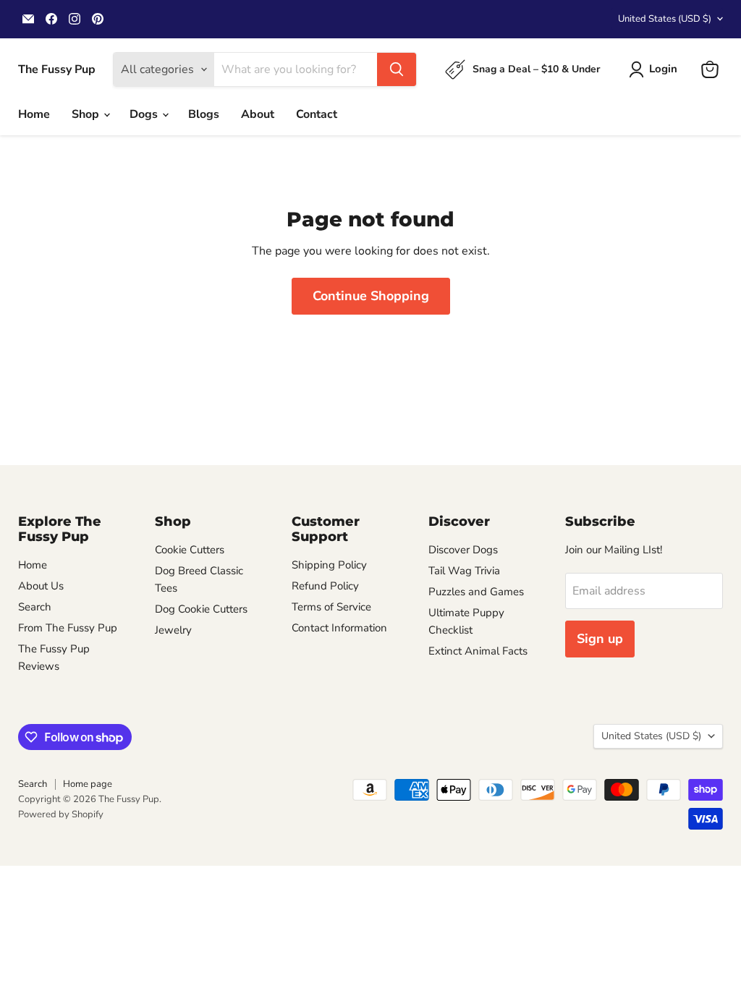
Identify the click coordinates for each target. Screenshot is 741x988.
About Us (41, 586)
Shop (87, 114)
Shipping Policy (329, 565)
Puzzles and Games (476, 591)
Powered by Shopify (60, 814)
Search (34, 607)
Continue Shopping (371, 296)
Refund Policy (325, 586)
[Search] (396, 69)
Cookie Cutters (189, 549)
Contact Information (339, 628)
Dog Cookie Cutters (201, 609)
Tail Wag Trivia (464, 570)
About (257, 114)
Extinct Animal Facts (478, 651)
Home (34, 114)
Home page (87, 784)
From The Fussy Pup (67, 628)
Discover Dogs (463, 549)
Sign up (600, 638)
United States (664, 18)
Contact (316, 114)
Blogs (203, 114)
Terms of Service (331, 607)
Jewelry (173, 630)
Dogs (145, 114)
